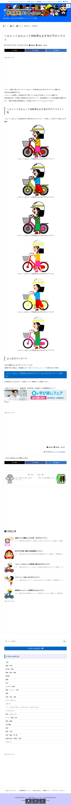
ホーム (10, 1)
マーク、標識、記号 (11, 717)
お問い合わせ (30, 1)
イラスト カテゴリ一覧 (35, 648)
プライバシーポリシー (19, 1)
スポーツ (8, 703)
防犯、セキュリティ (11, 714)
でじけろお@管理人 (59, 452)
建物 (7, 679)
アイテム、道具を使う (24, 26)
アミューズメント (11, 700)
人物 (13, 26)
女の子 (45, 45)
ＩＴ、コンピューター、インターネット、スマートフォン (22, 707)
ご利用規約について (41, 1)
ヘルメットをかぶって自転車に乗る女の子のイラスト (32, 564)
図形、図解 (9, 721)
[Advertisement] (35, 72)
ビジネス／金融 (10, 686)
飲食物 (8, 676)
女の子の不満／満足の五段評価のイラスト (29, 551)
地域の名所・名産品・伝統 (13, 738)
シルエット (9, 742)
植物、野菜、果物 (11, 672)
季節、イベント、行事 (12, 690)
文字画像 (8, 724)
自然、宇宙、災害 (11, 697)
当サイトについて (52, 1)
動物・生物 (9, 665)
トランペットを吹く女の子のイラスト (27, 577)
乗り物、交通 (9, 669)
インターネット (10, 710)
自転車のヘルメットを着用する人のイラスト (29, 590)
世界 (7, 728)
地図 (7, 693)
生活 (7, 683)
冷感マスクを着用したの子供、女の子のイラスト (31, 538)
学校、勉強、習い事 (11, 735)
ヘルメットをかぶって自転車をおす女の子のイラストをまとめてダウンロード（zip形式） (34, 374)
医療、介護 (9, 731)
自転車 (35, 26)
